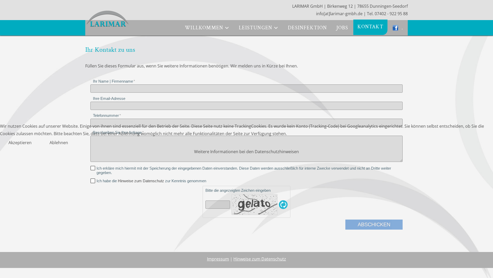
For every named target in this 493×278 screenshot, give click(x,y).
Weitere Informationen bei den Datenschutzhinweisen (246, 151)
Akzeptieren (20, 142)
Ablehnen (59, 142)
